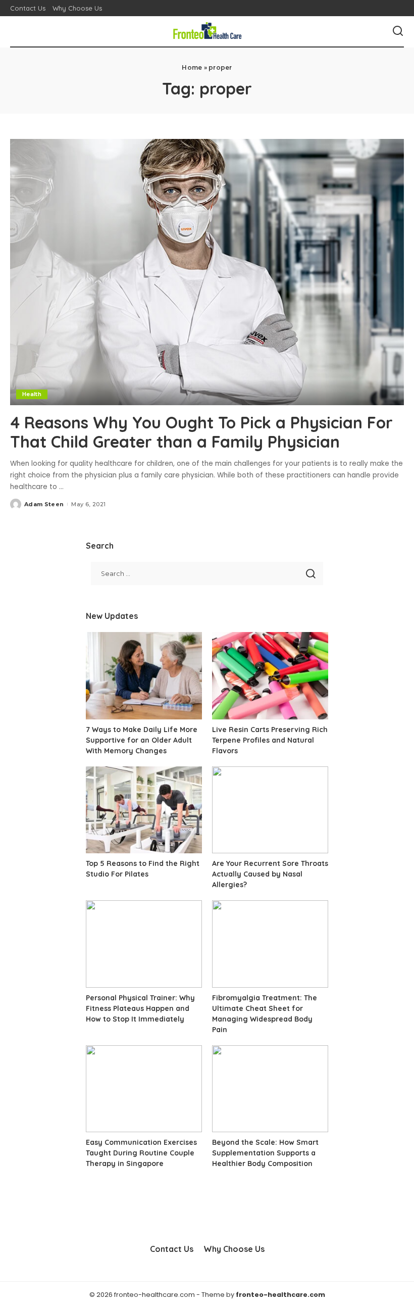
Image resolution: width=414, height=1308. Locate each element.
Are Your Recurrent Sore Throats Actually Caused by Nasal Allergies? (270, 874)
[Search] (398, 31)
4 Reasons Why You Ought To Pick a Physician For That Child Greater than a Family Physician (201, 432)
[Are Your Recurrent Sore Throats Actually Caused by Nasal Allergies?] (270, 810)
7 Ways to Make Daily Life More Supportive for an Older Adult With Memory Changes (141, 740)
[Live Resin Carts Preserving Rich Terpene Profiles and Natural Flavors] (270, 675)
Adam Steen (44, 504)
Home (192, 67)
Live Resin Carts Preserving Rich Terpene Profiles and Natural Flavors (270, 740)
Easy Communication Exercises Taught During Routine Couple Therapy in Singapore (141, 1153)
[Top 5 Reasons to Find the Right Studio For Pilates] (144, 810)
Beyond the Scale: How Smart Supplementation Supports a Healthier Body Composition (265, 1153)
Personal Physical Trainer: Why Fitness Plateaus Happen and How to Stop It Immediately (140, 1008)
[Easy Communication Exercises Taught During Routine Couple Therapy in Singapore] (144, 1089)
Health (31, 394)
